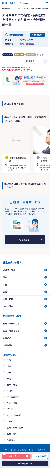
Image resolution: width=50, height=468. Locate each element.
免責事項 (41, 449)
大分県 (18, 8)
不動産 (10, 390)
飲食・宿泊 (12, 384)
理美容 (10, 409)
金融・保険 (12, 403)
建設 (9, 360)
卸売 (9, 378)
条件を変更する (37, 35)
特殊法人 (11, 439)
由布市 (26, 8)
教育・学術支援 (14, 415)
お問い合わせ (12, 456)
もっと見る (24, 239)
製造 (9, 366)
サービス (11, 421)
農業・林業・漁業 (15, 427)
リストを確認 (40, 456)
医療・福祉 (12, 433)
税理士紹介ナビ (7, 8)
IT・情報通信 (13, 396)
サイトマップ (10, 449)
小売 (9, 372)
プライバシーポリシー (27, 449)
